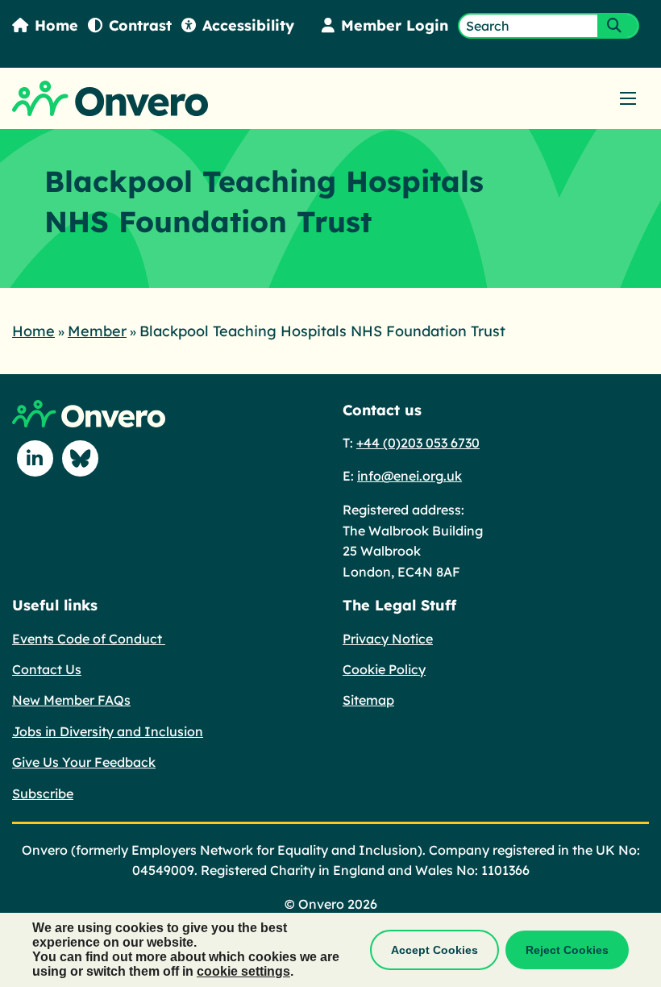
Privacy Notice (388, 638)
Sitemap (368, 699)
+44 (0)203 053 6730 (418, 443)
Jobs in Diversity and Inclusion (107, 731)
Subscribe (42, 793)
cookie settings (243, 971)
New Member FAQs (71, 699)
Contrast (140, 25)
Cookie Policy (384, 669)
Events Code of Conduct (88, 638)
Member (97, 331)
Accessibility (248, 25)
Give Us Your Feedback (84, 762)
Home (56, 25)
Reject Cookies (567, 949)
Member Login (394, 25)
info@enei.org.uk (409, 476)
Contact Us (46, 669)
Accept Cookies (434, 949)
